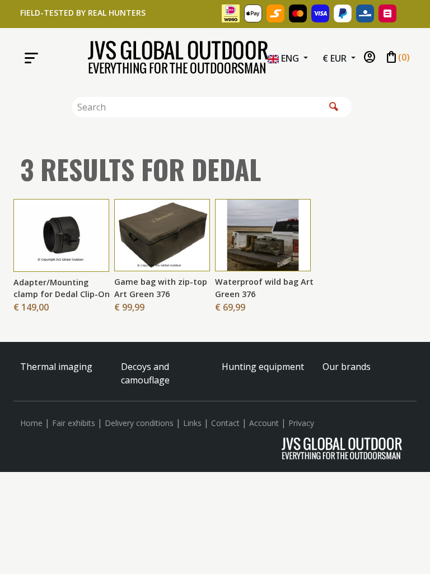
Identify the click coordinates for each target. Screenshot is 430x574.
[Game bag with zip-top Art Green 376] (162, 234)
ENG (290, 58)
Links (192, 423)
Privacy (301, 423)
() (397, 57)
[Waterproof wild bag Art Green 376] (263, 234)
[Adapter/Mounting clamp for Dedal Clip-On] (61, 234)
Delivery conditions (139, 423)
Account (264, 423)
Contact (225, 423)
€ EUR (335, 58)
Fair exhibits (73, 423)
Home (31, 423)
